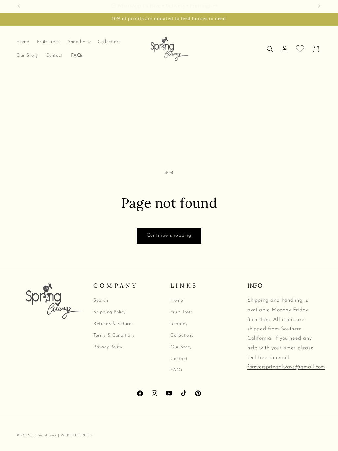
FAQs (176, 370)
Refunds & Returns (113, 323)
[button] (79, 42)
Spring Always (44, 435)
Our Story (180, 347)
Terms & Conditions (114, 335)
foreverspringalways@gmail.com (286, 367)
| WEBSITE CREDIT (75, 435)
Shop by (178, 323)
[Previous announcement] (19, 6)
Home (176, 300)
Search (100, 300)
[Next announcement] (319, 6)
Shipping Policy (109, 312)
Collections (181, 335)
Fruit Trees (181, 312)
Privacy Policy (107, 347)
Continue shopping (169, 235)
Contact (178, 358)
